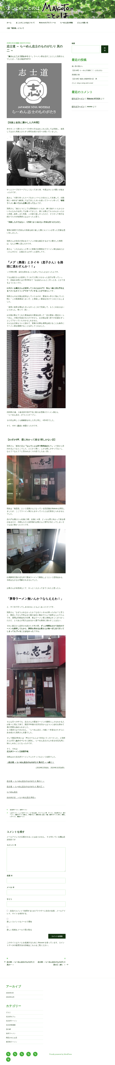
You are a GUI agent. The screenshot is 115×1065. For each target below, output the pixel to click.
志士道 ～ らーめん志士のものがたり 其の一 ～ (25, 781)
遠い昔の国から (77, 66)
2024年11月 (10, 997)
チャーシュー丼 (42, 813)
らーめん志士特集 (66, 23)
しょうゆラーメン (23, 813)
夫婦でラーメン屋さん (21, 814)
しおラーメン (13, 813)
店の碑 (8, 1029)
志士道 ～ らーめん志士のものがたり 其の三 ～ (25, 787)
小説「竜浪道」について (15, 28)
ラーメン (50, 813)
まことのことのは (23, 8)
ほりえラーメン (78, 99)
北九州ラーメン (14, 809)
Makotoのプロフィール (47, 23)
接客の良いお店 (40, 814)
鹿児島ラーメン (11, 1042)
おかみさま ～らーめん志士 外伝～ (21, 797)
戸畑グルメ (31, 814)
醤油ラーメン (21, 816)
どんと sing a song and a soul (82, 83)
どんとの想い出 (82, 23)
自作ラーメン (23, 809)
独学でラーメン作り (55, 814)
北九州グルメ (58, 813)
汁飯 (47, 814)
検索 (73, 43)
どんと (8, 1012)
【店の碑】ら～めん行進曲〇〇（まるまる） (87, 70)
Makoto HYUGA (25, 43)
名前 (10, 876)
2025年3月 (10, 993)
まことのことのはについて (25, 23)
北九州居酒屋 (10, 1025)
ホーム (9, 23)
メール (10, 887)
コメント (11, 845)
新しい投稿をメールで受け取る (19, 930)
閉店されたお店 (11, 1038)
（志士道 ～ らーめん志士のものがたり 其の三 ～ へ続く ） (30, 762)
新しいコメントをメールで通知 (19, 922)
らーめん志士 (12, 792)
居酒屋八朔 (76, 75)
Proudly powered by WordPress (60, 1054)
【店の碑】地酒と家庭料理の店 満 (84, 79)
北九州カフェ (10, 1016)
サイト (9, 899)
